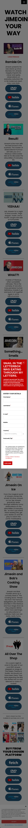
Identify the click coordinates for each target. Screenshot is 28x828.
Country (6, 430)
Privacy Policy (9, 456)
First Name (7, 397)
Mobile (5, 422)
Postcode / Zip (8, 438)
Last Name (7, 405)
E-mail (5, 414)
